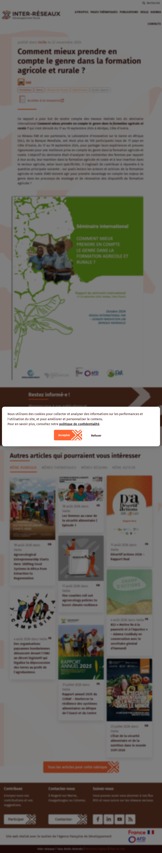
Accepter (64, 435)
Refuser (96, 435)
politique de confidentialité (79, 424)
